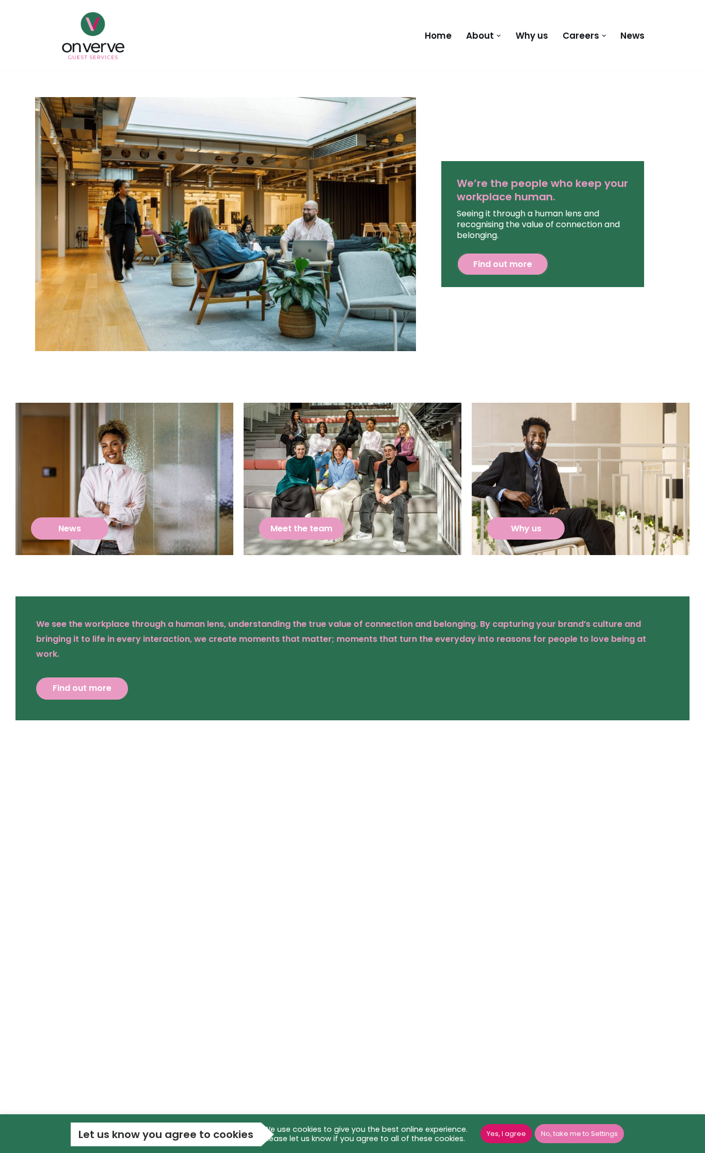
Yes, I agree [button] (506, 1134)
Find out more (502, 264)
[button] (498, 36)
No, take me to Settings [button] (579, 1134)
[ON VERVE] (95, 35)
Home (438, 35)
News (632, 35)
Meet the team (301, 528)
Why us (532, 35)
